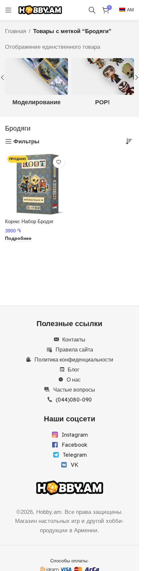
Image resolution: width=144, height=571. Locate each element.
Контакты (73, 339)
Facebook (74, 444)
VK (74, 464)
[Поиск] (92, 10)
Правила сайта (74, 349)
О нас (74, 379)
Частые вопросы (74, 389)
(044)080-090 (74, 399)
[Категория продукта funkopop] (102, 84)
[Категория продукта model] (36, 84)
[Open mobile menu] (8, 10)
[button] (136, 77)
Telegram (75, 454)
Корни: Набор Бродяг (29, 221)
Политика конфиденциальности (73, 359)
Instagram (75, 434)
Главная (15, 31)
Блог (73, 369)
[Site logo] (40, 9)
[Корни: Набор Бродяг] (36, 184)
